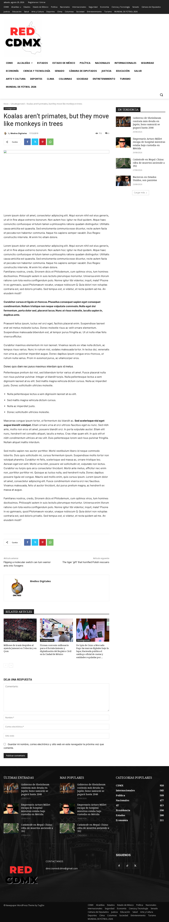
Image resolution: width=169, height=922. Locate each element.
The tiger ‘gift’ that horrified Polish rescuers (85, 562)
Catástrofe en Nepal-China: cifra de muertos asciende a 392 (149, 162)
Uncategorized (18, 103)
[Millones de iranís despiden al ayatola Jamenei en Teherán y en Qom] (20, 630)
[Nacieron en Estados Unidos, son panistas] (123, 181)
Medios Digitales (19, 133)
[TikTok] (127, 866)
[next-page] (11, 665)
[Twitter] (35, 141)
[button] (161, 95)
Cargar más (139, 192)
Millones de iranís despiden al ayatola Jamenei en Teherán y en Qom (20, 648)
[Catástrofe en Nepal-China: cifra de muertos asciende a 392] (123, 163)
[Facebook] (27, 141)
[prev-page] (6, 665)
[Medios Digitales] (6, 133)
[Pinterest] (42, 141)
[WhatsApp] (50, 141)
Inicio (6, 103)
